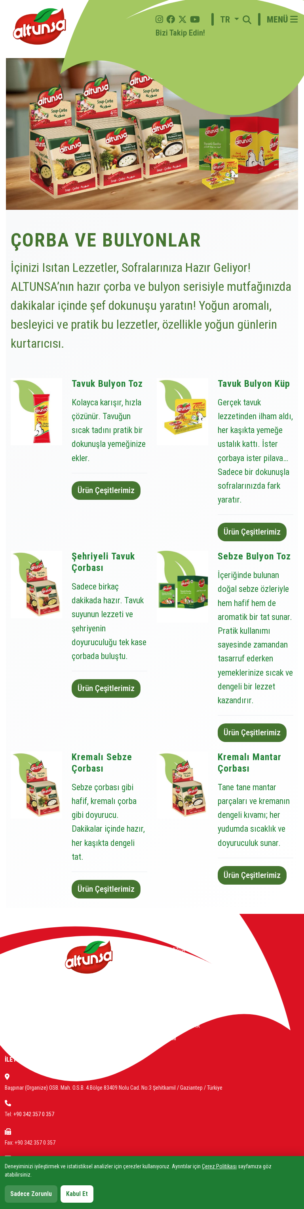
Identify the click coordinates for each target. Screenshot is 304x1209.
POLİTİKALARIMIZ (176, 962)
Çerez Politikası (219, 1166)
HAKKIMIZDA (171, 950)
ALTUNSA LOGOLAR (178, 1026)
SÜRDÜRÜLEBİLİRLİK (179, 975)
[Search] (247, 26)
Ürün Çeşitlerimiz (106, 490)
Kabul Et (77, 1194)
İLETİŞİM (166, 1038)
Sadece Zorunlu (31, 1194)
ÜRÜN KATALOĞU (175, 1000)
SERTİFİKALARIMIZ (178, 988)
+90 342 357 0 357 (33, 1114)
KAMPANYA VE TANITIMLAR (187, 1013)
